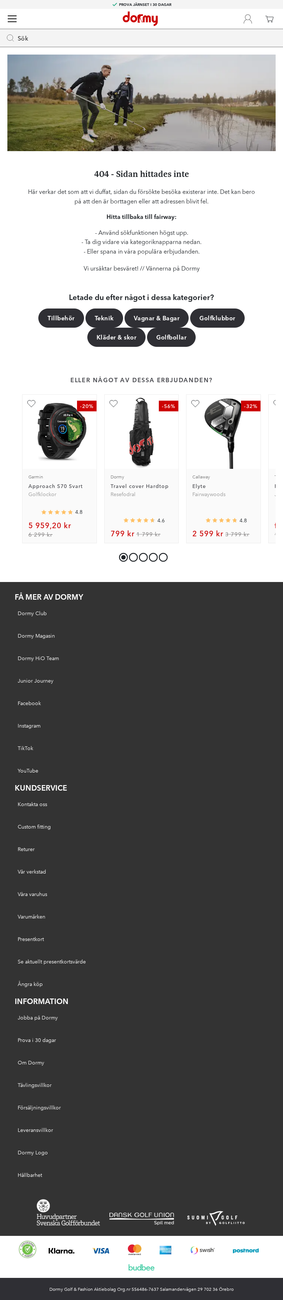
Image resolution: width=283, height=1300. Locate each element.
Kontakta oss (32, 804)
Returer (26, 849)
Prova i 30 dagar (37, 1039)
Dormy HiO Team (38, 658)
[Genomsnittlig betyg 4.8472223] (57, 512)
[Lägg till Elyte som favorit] (195, 403)
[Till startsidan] (140, 18)
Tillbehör (61, 318)
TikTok (25, 748)
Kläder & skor (116, 337)
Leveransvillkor (35, 1129)
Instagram (29, 725)
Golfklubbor (217, 318)
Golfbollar (171, 337)
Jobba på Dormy (38, 1017)
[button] (131, 555)
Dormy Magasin (36, 635)
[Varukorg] (269, 19)
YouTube (28, 770)
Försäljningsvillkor (39, 1107)
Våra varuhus (32, 894)
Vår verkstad (32, 871)
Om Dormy (31, 1062)
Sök (23, 38)
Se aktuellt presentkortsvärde (52, 961)
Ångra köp (30, 983)
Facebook (29, 703)
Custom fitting (34, 826)
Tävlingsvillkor (35, 1084)
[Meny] (12, 19)
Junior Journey (35, 680)
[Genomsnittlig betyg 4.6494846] (139, 520)
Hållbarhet (30, 1174)
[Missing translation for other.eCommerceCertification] (27, 1249)
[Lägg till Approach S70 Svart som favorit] (31, 403)
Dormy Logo (33, 1152)
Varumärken (31, 916)
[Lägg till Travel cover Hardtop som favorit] (113, 403)
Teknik (104, 318)
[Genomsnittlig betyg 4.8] (221, 520)
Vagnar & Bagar (157, 318)
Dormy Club (32, 613)
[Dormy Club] (248, 19)
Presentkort (31, 938)
